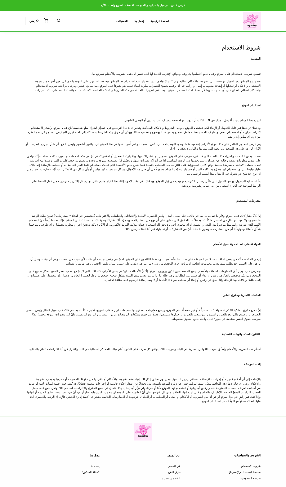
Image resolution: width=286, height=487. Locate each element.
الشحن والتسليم (171, 478)
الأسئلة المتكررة (91, 472)
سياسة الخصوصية (250, 478)
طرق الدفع (174, 472)
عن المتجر (174, 466)
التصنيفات (122, 21)
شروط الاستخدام (251, 466)
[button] (58, 21)
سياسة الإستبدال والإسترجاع (244, 472)
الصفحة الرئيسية (160, 21)
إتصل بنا (139, 21)
